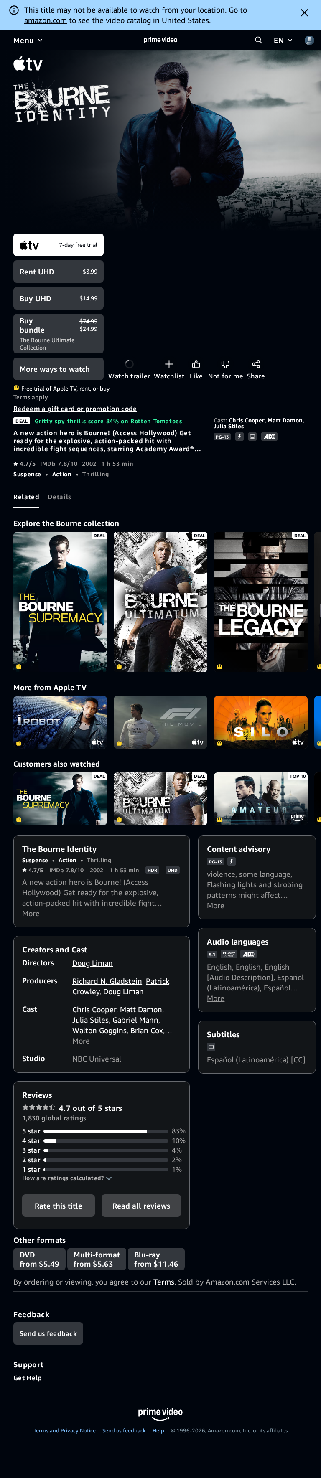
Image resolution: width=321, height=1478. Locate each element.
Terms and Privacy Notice (64, 1430)
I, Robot (60, 722)
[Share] (256, 364)
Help (158, 1430)
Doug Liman (92, 963)
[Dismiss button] (304, 12)
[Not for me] (225, 364)
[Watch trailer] (129, 364)
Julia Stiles (229, 425)
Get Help (27, 1378)
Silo (261, 722)
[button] (67, 1178)
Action (62, 473)
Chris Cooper (247, 420)
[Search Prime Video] (258, 40)
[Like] (196, 364)
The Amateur (261, 798)
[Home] (160, 40)
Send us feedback (124, 1430)
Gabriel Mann (135, 1019)
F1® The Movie (160, 722)
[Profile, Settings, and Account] (309, 40)
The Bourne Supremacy (60, 798)
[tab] (26, 496)
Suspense (27, 473)
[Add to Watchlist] (169, 364)
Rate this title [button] (58, 1205)
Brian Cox (146, 1030)
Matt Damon (285, 420)
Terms (163, 1281)
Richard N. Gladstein (107, 980)
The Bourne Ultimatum (160, 798)
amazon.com (45, 20)
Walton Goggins (99, 1030)
